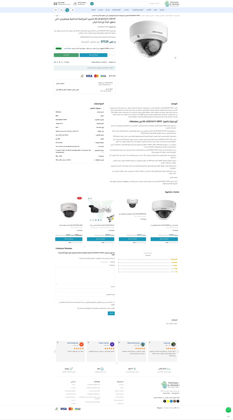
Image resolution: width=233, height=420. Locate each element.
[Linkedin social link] (57, 62)
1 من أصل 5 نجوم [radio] (107, 262)
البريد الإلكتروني (110, 294)
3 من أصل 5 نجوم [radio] (104, 262)
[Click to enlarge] (175, 57)
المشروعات (120, 403)
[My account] (73, 10)
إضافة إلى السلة (93, 55)
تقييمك (112, 262)
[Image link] (170, 384)
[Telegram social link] (55, 62)
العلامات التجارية (119, 391)
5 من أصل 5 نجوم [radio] (101, 262)
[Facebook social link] (64, 62)
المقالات (73, 403)
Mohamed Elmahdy (133, 343)
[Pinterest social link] (59, 62)
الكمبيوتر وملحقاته (119, 400)
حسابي (74, 384)
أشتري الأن (66, 55)
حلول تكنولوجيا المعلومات (93, 388)
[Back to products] (57, 16)
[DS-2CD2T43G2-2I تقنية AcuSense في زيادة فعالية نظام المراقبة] (100, 210)
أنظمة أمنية (169, 15)
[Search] (92, 3)
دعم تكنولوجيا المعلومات (93, 394)
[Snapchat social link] (168, 401)
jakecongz (167, 343)
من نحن (74, 400)
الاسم (113, 286)
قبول (6, 416)
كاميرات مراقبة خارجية (108, 227)
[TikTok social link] (164, 401)
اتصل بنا (73, 388)
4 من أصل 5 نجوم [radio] (102, 262)
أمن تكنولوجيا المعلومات (93, 384)
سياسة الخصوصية (71, 397)
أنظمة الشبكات (119, 397)
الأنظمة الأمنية (120, 394)
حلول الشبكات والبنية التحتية (92, 402)
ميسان (126, 181)
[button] (164, 239)
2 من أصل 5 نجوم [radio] (105, 262)
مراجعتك (112, 265)
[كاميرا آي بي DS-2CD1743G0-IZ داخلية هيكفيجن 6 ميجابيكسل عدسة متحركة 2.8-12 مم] (164, 210)
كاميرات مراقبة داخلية (148, 15)
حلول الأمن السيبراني (94, 391)
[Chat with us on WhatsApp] (228, 410)
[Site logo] (171, 3)
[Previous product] (59, 16)
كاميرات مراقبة (160, 15)
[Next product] (55, 16)
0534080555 (174, 393)
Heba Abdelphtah (72, 343)
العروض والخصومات (70, 391)
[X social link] (62, 62)
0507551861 (166, 393)
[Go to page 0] (116, 363)
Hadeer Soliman (104, 343)
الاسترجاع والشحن (71, 394)
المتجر (122, 388)
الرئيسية (177, 15)
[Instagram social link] (174, 401)
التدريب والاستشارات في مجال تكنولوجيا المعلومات (89, 398)
